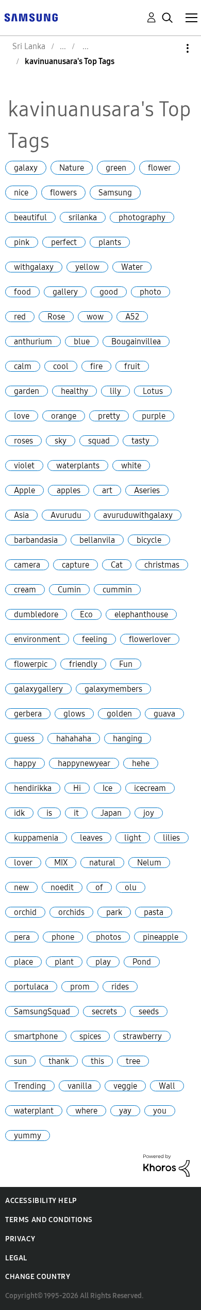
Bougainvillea (136, 341)
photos (108, 937)
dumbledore (36, 614)
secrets (104, 1011)
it (76, 813)
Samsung (115, 192)
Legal (16, 1258)
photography (142, 217)
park (114, 912)
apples (68, 490)
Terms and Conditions (49, 1219)
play (103, 962)
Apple (24, 490)
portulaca (31, 987)
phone (63, 937)
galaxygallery (38, 689)
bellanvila (97, 540)
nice (21, 192)
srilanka (83, 217)
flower (159, 168)
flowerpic (30, 664)
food (22, 292)
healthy (74, 391)
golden (119, 714)
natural (102, 862)
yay (125, 1111)
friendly (83, 664)
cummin (117, 590)
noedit (62, 887)
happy (25, 763)
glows (74, 714)
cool (61, 366)
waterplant (34, 1111)
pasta (153, 912)
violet (24, 465)
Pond (141, 962)
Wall (167, 1086)
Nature (71, 168)
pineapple (160, 937)
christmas (161, 565)
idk (19, 813)
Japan (111, 813)
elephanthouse (141, 614)
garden (26, 391)
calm (22, 366)
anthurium (33, 341)
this (97, 1061)
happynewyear (84, 763)
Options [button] (170, 48)
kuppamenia (36, 838)
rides (120, 987)
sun (20, 1061)
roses (23, 441)
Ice (107, 788)
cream (25, 590)
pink (21, 242)
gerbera (28, 714)
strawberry (142, 1036)
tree (133, 1061)
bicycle (149, 540)
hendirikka (33, 788)
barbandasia (36, 540)
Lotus (153, 391)
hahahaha (73, 738)
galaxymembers (113, 689)
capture (75, 565)
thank (58, 1061)
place (23, 962)
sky (60, 441)
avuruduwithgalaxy (138, 515)
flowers (63, 192)
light (132, 838)
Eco (86, 614)
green (116, 168)
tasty (140, 441)
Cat (117, 565)
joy (148, 813)
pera (22, 937)
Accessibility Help (41, 1200)
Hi (77, 788)
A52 (132, 317)
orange (63, 416)
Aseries (147, 490)
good (108, 292)
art (107, 490)
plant (64, 962)
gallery (65, 292)
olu (131, 887)
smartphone (36, 1036)
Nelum (149, 862)
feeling (94, 639)
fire (96, 366)
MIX (61, 862)
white (131, 465)
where (86, 1111)
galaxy (26, 168)
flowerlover (150, 639)
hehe (140, 763)
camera (27, 565)
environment (37, 639)
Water (132, 267)
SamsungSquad (42, 1011)
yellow (87, 267)
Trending (30, 1086)
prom (80, 987)
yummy (27, 1135)
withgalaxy (34, 267)
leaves (91, 838)
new (21, 887)
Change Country (37, 1276)
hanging (127, 738)
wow (95, 317)
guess (24, 738)
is (49, 813)
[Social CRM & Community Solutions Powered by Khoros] (166, 1164)
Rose (56, 317)
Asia (21, 515)
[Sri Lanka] (31, 17)
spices (90, 1036)
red (20, 317)
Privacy (20, 1239)
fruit (132, 366)
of (99, 887)
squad (99, 441)
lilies (171, 838)
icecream (150, 788)
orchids (71, 912)
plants (109, 242)
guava (164, 714)
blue (82, 341)
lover (23, 862)
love (21, 416)
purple (153, 416)
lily (115, 391)
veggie (125, 1086)
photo (150, 292)
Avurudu (66, 515)
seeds (149, 1011)
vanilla (80, 1086)
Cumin (69, 590)
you (159, 1111)
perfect (64, 242)
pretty (109, 416)
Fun (125, 664)
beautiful (30, 217)
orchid (25, 912)
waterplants (77, 465)
